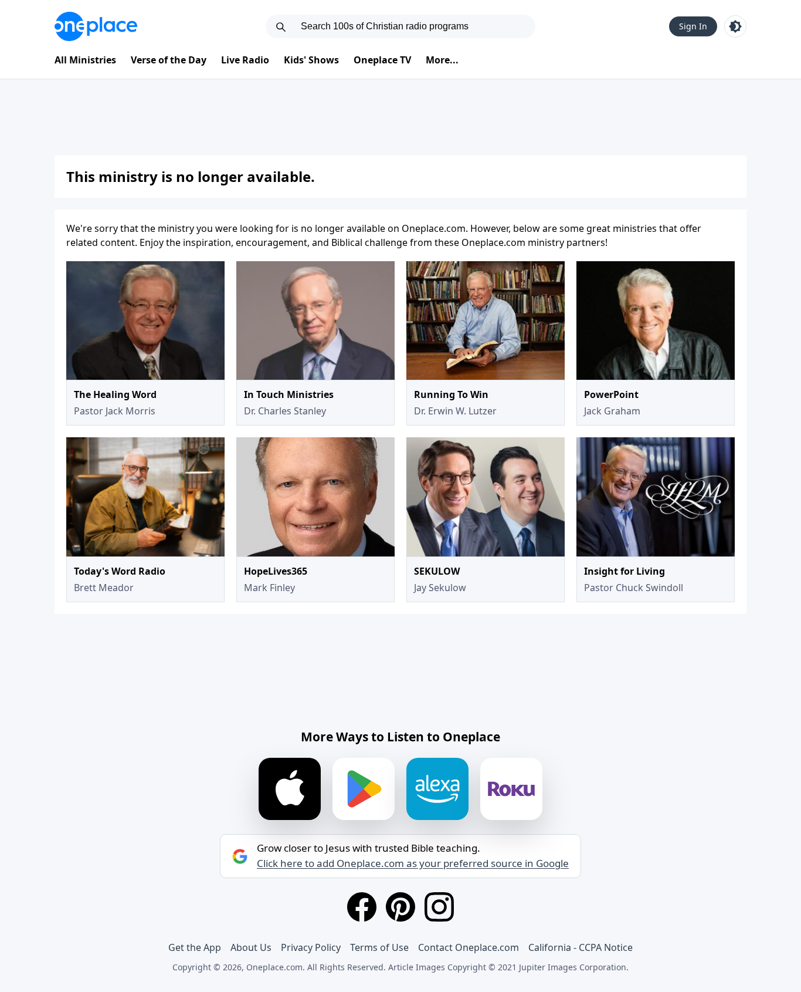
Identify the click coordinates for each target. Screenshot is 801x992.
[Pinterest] (400, 907)
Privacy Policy (311, 947)
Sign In (693, 26)
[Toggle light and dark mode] (735, 26)
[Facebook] (361, 907)
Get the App (194, 947)
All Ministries (85, 59)
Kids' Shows (311, 59)
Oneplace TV (382, 59)
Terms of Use (379, 947)
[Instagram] (439, 907)
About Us (250, 947)
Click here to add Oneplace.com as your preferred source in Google (413, 863)
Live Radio (245, 59)
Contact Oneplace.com (468, 947)
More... (442, 59)
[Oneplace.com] (96, 26)
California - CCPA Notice (580, 947)
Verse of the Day (168, 59)
